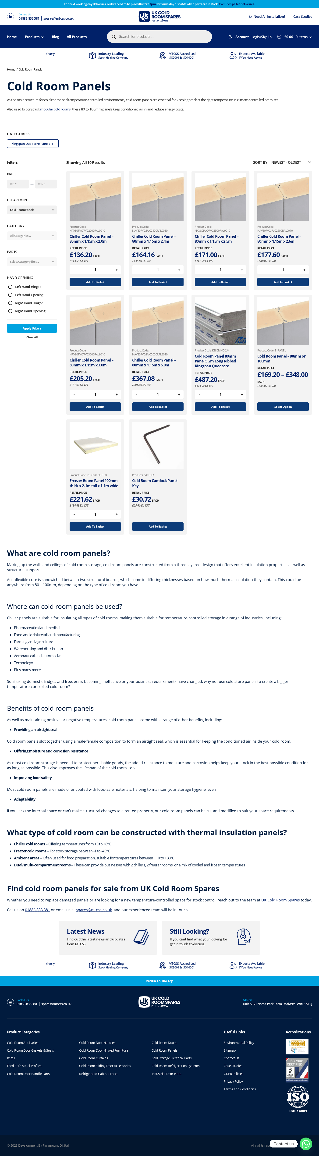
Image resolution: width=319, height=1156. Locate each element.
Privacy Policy (233, 1081)
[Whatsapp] (306, 1144)
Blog (55, 36)
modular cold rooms (55, 109)
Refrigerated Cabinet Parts (98, 1073)
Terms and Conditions (240, 1089)
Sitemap (230, 1050)
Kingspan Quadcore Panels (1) (32, 144)
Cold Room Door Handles (97, 1042)
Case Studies (302, 16)
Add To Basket (95, 282)
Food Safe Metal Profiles (24, 1066)
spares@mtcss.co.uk (58, 18)
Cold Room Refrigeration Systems (176, 1066)
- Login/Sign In (253, 36)
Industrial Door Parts (166, 1073)
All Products (76, 36)
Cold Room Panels (30, 69)
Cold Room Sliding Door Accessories (105, 1066)
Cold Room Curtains (93, 1058)
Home (12, 36)
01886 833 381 (29, 18)
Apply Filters (32, 328)
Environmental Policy (239, 1042)
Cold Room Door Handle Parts (28, 1073)
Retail (11, 1058)
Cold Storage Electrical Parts (172, 1058)
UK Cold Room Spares (280, 900)
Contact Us (231, 1058)
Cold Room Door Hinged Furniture (103, 1050)
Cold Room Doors (164, 1042)
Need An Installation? (269, 16)
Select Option (283, 407)
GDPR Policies (233, 1073)
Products (32, 36)
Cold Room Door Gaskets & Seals (30, 1050)
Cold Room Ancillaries (22, 1042)
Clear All (32, 337)
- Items (295, 36)
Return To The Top (159, 981)
